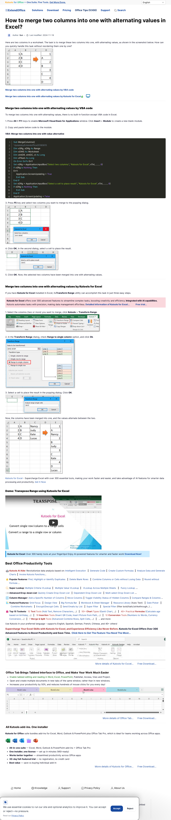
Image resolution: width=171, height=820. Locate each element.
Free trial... (141, 304)
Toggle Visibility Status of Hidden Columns (107, 597)
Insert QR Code (64, 615)
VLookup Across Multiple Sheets (99, 588)
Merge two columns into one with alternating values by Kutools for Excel (43, 96)
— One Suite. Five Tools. (35, 2)
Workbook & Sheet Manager (95, 602)
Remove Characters (63, 611)
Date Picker (153, 602)
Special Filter (109, 606)
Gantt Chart (106, 611)
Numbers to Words (137, 615)
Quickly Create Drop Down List (54, 593)
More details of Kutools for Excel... (114, 663)
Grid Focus (35, 602)
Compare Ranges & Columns (146, 597)
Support (105, 10)
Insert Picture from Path (85, 615)
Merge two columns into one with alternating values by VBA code (39, 89)
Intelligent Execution (75, 570)
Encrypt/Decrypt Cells (47, 606)
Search (121, 10)
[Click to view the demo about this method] (86, 96)
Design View (51, 602)
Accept (116, 808)
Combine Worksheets (21, 606)
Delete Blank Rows (78, 579)
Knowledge (41, 788)
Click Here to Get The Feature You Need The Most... (101, 633)
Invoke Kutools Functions (31, 574)
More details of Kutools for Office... (114, 766)
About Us (119, 788)
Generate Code (97, 570)
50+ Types (90, 611)
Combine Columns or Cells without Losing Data (116, 579)
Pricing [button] (67, 10)
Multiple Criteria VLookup (38, 588)
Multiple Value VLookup (67, 588)
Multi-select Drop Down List (120, 593)
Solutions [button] (37, 10)
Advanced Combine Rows (66, 619)
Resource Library (122, 602)
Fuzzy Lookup (128, 588)
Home (17, 788)
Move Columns (74, 597)
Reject (130, 808)
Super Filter (92, 606)
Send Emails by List (72, 606)
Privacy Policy (92, 788)
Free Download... (146, 663)
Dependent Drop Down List (87, 593)
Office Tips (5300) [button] (86, 10)
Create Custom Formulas (121, 570)
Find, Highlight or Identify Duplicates (46, 579)
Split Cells (85, 619)
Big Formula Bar (69, 602)
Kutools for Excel (14, 478)
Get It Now (40, 482)
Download (53, 10)
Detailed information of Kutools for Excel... (108, 304)
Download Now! (133, 554)
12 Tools (34, 611)
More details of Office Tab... (118, 718)
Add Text (47, 611)
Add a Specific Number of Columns (46, 597)
